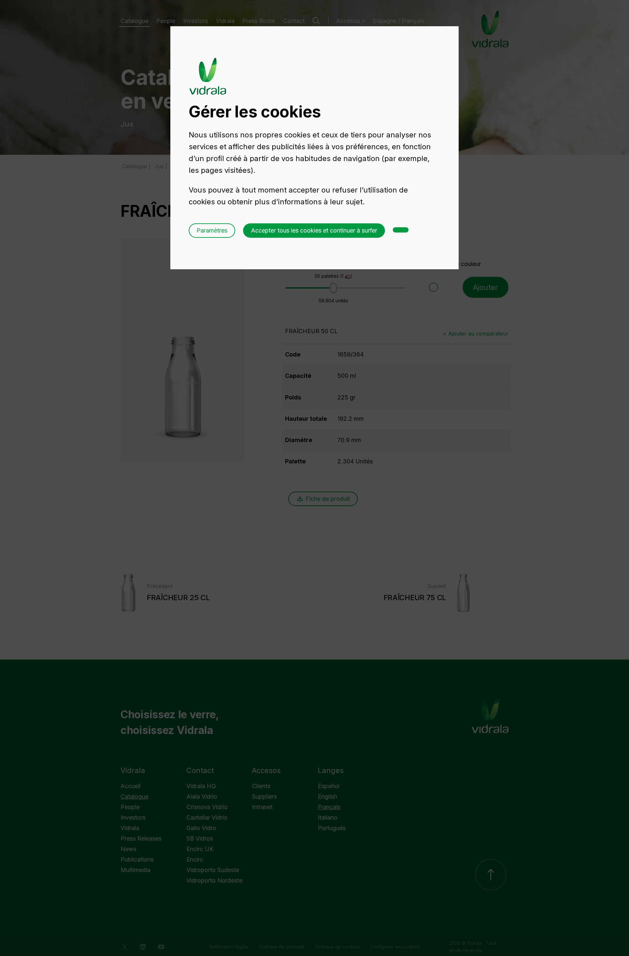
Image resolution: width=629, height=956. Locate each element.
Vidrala (207, 70)
